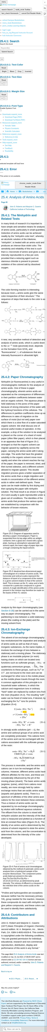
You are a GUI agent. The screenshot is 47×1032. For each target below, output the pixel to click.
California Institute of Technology (22, 209)
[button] (8, 148)
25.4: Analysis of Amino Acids (25, 954)
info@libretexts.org (18, 1023)
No (14, 992)
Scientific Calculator (12, 131)
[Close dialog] (1, 172)
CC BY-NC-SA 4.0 (20, 960)
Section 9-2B (7, 610)
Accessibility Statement (19, 1020)
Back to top (5, 971)
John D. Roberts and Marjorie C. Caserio (25, 206)
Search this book (6, 44)
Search (5, 1029)
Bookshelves (27, 191)
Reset (4, 68)
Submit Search (7, 52)
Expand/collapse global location (44, 190)
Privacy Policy (25, 1018)
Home (12, 191)
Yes (6, 992)
